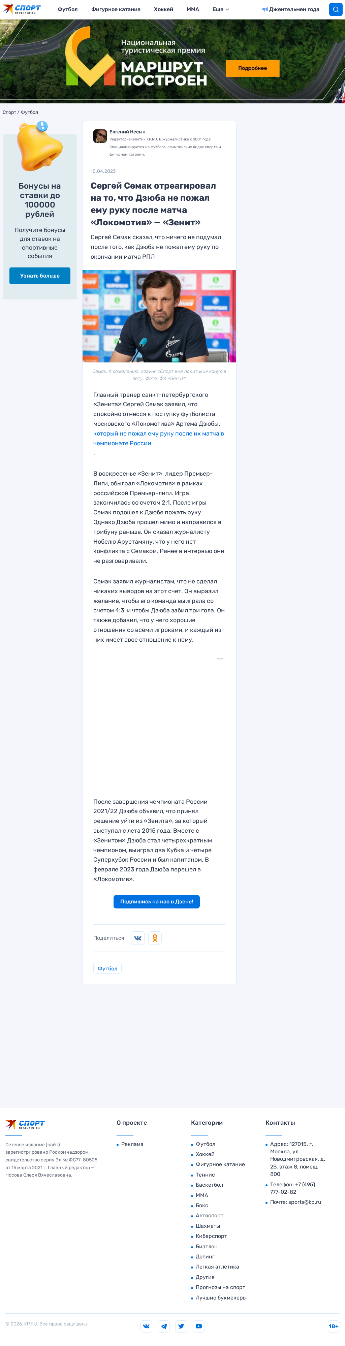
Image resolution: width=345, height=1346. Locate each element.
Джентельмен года (294, 9)
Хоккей (163, 9)
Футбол (68, 9)
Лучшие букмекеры (221, 1297)
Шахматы (208, 1226)
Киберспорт (211, 1236)
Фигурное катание (115, 9)
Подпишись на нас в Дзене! (156, 901)
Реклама (132, 1144)
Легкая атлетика (217, 1266)
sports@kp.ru (304, 1202)
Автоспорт (209, 1215)
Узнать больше (40, 276)
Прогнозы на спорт (220, 1287)
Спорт (9, 112)
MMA (193, 9)
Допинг (205, 1256)
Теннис (205, 1175)
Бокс (202, 1205)
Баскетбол (209, 1185)
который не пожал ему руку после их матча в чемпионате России (158, 438)
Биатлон (207, 1246)
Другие (205, 1277)
